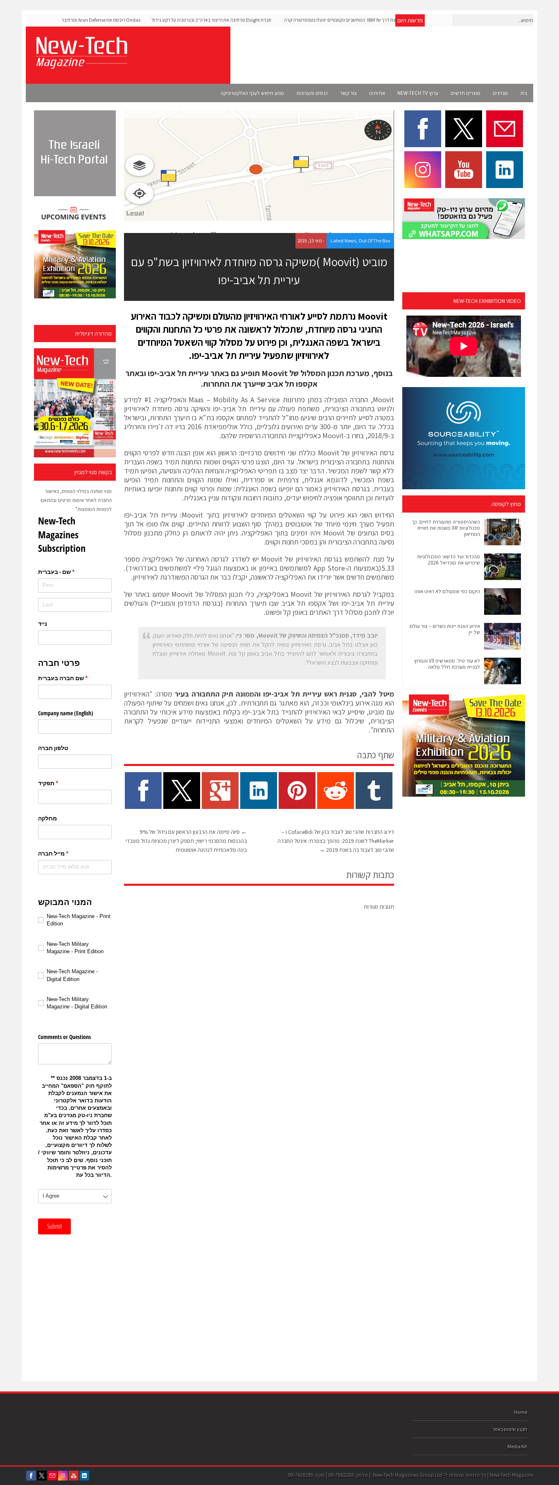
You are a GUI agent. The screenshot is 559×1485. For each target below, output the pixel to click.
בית (523, 93)
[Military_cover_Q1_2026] (75, 402)
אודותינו (377, 93)
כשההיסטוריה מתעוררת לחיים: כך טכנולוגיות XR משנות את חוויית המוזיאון (446, 528)
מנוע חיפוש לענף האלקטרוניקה (252, 93)
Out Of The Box (374, 240)
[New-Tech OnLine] (81, 64)
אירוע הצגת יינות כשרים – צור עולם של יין (445, 629)
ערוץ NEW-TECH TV (417, 93)
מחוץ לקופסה (506, 504)
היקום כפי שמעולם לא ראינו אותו (447, 591)
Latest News (343, 240)
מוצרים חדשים (465, 93)
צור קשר (348, 93)
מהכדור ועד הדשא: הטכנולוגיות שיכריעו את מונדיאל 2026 (448, 559)
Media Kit (517, 1446)
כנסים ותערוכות (312, 93)
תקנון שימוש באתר (509, 1429)
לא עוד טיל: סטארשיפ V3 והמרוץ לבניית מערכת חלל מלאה (447, 663)
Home (520, 1412)
